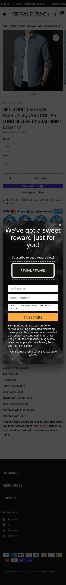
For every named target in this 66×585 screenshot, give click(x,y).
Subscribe (33, 317)
